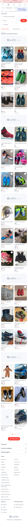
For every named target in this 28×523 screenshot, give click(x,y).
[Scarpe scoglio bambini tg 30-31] (21, 137)
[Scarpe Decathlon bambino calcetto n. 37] (21, 374)
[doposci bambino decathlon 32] (7, 103)
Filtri (23, 20)
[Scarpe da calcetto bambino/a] (7, 80)
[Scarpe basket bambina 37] (7, 137)
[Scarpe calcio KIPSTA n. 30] (21, 340)
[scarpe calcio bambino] (7, 160)
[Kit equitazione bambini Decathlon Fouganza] (21, 261)
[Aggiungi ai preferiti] (12, 48)
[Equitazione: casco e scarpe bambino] (7, 216)
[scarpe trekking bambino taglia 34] (21, 239)
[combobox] (14, 16)
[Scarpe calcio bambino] (21, 182)
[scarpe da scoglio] (7, 182)
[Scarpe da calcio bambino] (21, 216)
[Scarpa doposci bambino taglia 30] (7, 317)
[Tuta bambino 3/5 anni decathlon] (7, 374)
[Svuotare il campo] (25, 16)
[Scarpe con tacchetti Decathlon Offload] (21, 57)
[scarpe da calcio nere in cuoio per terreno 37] (7, 340)
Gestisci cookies (4, 474)
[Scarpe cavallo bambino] (7, 295)
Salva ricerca (6, 29)
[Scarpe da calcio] (21, 295)
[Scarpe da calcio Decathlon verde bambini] (21, 80)
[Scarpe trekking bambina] (21, 420)
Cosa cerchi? (4, 13)
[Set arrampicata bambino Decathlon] (7, 57)
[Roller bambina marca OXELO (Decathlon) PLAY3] (21, 160)
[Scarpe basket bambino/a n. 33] (7, 397)
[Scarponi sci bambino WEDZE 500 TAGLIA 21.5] (7, 420)
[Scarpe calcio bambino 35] (7, 239)
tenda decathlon (9, 7)
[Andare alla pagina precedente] (9, 434)
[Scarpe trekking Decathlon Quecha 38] (21, 317)
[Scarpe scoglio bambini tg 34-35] (21, 103)
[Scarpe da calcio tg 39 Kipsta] (21, 397)
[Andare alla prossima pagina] (18, 434)
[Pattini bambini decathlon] (7, 261)
